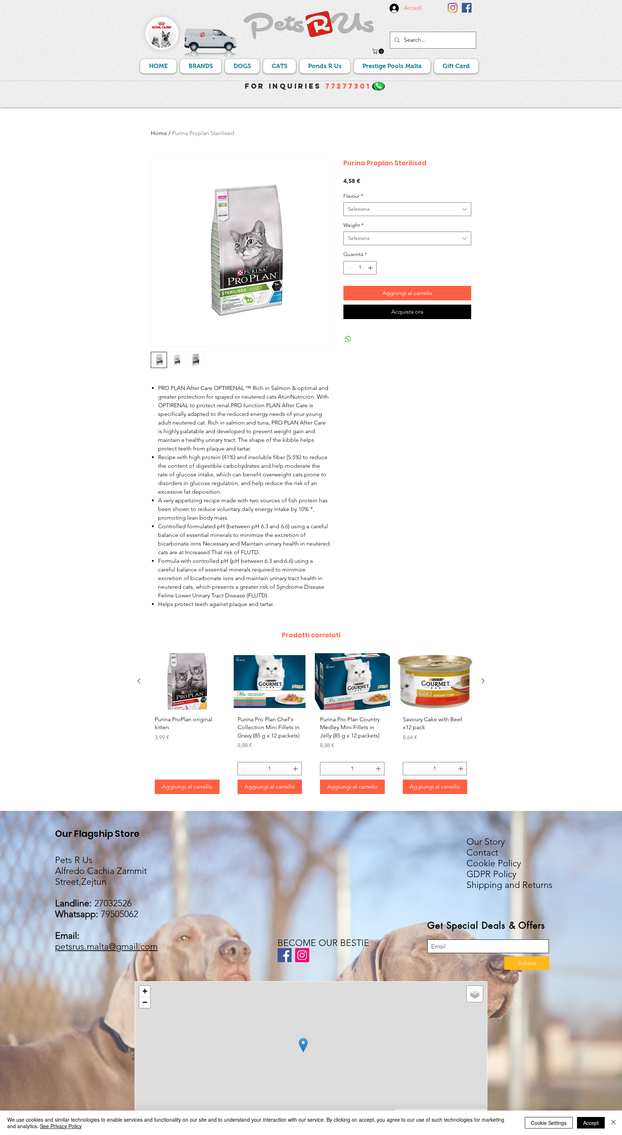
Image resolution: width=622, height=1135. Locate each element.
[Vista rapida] (187, 681)
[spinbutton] (359, 267)
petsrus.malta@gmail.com (106, 946)
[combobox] (407, 209)
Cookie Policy (493, 863)
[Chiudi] (613, 1122)
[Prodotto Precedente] (139, 681)
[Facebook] (467, 8)
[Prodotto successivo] (483, 681)
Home (159, 133)
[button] (378, 51)
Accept (591, 1122)
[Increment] (370, 267)
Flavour (353, 196)
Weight (353, 225)
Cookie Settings (549, 1122)
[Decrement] (348, 267)
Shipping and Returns (509, 884)
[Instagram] (453, 8)
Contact (482, 852)
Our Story (485, 841)
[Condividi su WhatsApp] (348, 339)
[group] (311, 726)
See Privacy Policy (61, 1126)
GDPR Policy (491, 874)
